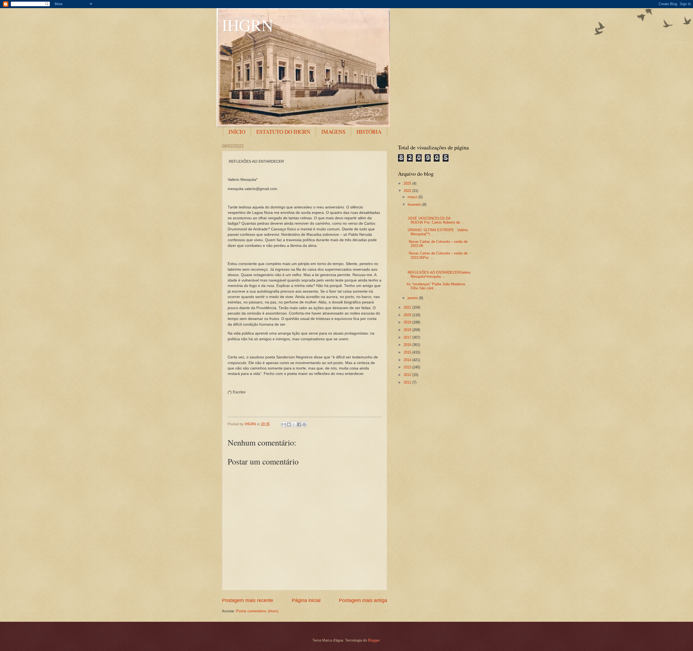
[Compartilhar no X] (294, 424)
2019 (408, 322)
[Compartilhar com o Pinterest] (304, 424)
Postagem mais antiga (363, 600)
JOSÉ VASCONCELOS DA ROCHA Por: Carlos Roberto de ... (435, 220)
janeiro (413, 298)
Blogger (374, 640)
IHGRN (247, 25)
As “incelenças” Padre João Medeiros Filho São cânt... (436, 286)
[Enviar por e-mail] (283, 424)
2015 (408, 352)
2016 (408, 345)
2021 (408, 307)
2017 (408, 337)
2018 (408, 330)
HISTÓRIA (369, 131)
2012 (408, 375)
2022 (408, 191)
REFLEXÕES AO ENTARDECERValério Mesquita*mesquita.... (438, 274)
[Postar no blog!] (289, 424)
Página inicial (306, 600)
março (413, 197)
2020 (408, 315)
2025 (408, 183)
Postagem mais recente (247, 600)
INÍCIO (236, 131)
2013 (408, 367)
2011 (408, 382)
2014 (408, 360)
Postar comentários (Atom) (257, 611)
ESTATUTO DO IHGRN (283, 131)
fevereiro (415, 204)
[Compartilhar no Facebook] (299, 424)
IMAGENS (333, 131)
